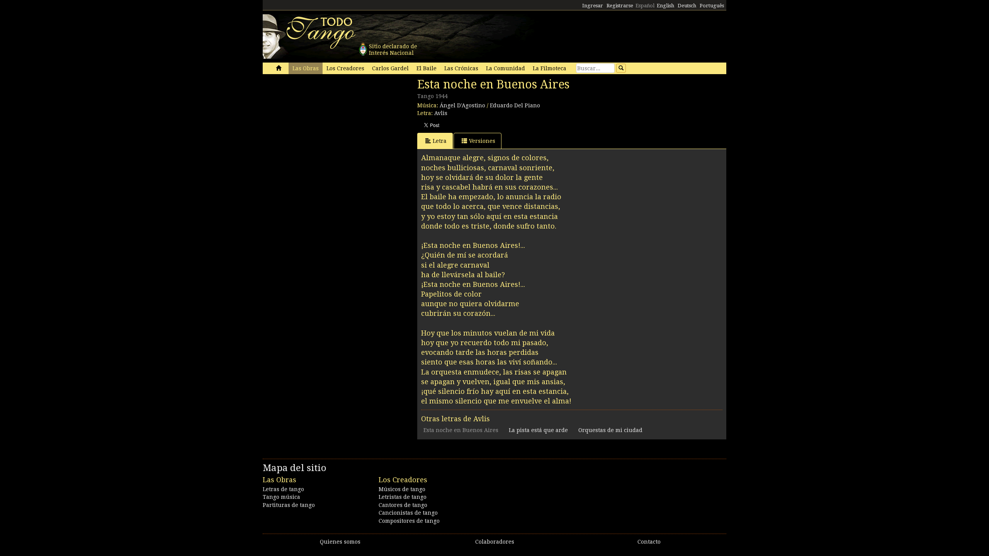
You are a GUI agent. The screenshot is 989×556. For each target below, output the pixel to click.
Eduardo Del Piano (515, 105)
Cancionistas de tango (408, 513)
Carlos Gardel (390, 68)
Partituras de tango (289, 505)
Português (712, 5)
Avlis (440, 113)
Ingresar (592, 5)
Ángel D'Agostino (462, 105)
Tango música (281, 497)
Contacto (649, 542)
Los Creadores (345, 68)
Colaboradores (494, 542)
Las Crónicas (461, 68)
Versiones (482, 141)
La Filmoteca (549, 68)
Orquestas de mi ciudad (610, 430)
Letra (440, 141)
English (665, 5)
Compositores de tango (409, 521)
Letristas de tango (403, 497)
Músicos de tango (402, 489)
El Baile (426, 68)
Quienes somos (340, 542)
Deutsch (687, 5)
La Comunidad (505, 68)
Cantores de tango (403, 505)
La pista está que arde (538, 430)
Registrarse (620, 5)
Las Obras (305, 68)
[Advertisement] (321, 130)
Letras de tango (283, 489)
